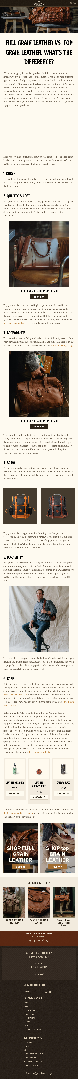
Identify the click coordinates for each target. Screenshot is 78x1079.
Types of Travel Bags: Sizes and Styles (63, 923)
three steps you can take (15, 694)
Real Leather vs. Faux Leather (18, 813)
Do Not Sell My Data (31, 1065)
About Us (27, 1003)
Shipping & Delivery (31, 1022)
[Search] (71, 3)
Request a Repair (30, 1058)
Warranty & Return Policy (33, 1061)
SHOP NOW (39, 296)
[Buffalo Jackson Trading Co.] (39, 3)
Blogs (26, 1007)
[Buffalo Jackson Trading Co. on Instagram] (47, 940)
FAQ (25, 1050)
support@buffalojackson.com (39, 957)
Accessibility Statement (33, 1029)
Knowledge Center (30, 1010)
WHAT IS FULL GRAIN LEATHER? (39, 921)
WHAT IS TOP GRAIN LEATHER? (14, 921)
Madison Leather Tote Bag (16, 323)
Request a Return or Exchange (35, 1054)
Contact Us (28, 1042)
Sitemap (26, 1025)
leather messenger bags (62, 345)
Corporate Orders (30, 1018)
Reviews (27, 1046)
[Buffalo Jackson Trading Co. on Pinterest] (43, 940)
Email (27, 992)
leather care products (39, 752)
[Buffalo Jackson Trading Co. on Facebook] (34, 940)
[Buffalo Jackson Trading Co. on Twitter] (30, 940)
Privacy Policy (29, 1014)
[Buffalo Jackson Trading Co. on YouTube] (39, 940)
